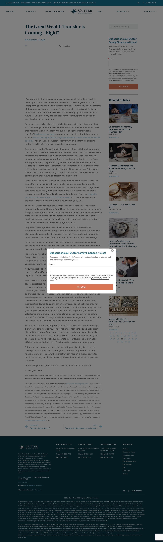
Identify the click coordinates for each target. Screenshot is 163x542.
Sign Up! (81, 287)
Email (52, 264)
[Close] (112, 250)
